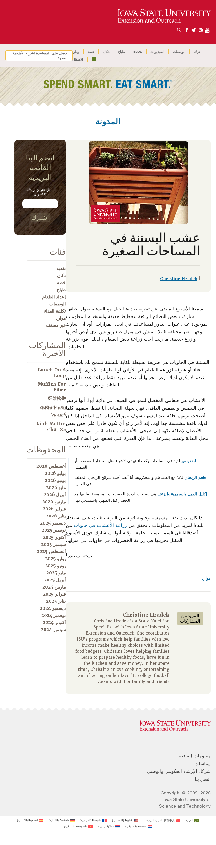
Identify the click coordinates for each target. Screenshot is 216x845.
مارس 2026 (54, 502)
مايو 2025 (56, 573)
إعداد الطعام (54, 297)
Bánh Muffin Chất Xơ (50, 426)
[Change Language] (94, 59)
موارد (206, 578)
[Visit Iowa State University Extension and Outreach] (108, 725)
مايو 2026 (56, 487)
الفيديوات (157, 51)
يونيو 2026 (55, 480)
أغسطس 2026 (51, 466)
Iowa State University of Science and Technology (185, 803)
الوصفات (179, 51)
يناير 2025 (56, 601)
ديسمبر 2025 (53, 523)
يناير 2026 (56, 516)
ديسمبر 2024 (53, 608)
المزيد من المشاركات (190, 618)
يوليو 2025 (55, 558)
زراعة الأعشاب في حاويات (100, 525)
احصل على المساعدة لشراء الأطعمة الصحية (40, 55)
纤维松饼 (57, 398)
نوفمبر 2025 (54, 530)
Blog (137, 51)
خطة (91, 51)
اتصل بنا (203, 779)
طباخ (121, 51)
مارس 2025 (54, 587)
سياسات (202, 764)
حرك (197, 51)
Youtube (207, 28)
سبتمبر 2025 (53, 544)
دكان (106, 51)
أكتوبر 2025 (54, 537)
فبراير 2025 (54, 594)
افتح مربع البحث (178, 28)
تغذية (61, 268)
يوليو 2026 (55, 473)
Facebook (187, 28)
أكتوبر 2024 (54, 622)
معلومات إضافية (195, 756)
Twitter (193, 28)
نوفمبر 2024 (53, 615)
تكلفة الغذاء (55, 311)
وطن (75, 51)
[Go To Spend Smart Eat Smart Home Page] (164, 16)
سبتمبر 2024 (53, 629)
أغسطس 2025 (51, 551)
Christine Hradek (178, 278)
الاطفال (77, 59)
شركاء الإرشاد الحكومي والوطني (179, 771)
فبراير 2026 (54, 509)
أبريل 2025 (55, 580)
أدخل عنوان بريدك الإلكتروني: (40, 192)
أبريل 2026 (55, 494)
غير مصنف (56, 325)
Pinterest (201, 28)
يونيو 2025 (55, 566)
